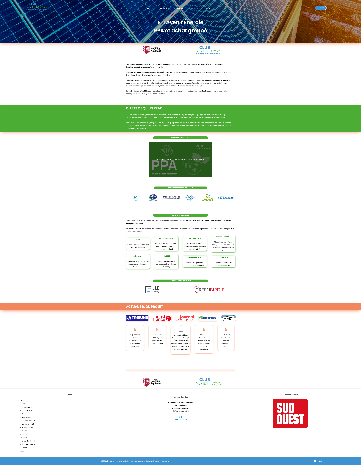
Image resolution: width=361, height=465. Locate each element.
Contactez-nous (180, 419)
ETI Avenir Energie (28, 444)
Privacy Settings (200, 159)
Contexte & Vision (28, 410)
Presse (24, 431)
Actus (208, 8)
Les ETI (149, 8)
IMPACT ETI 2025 (28, 424)
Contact (320, 8)
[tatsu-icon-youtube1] (316, 461)
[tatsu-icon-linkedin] (320, 461)
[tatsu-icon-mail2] (180, 416)
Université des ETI (28, 441)
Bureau (24, 414)
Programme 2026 (28, 421)
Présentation (26, 407)
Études (24, 448)
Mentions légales (137, 461)
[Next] (238, 197)
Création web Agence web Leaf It (156, 461)
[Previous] (122, 197)
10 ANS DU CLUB (27, 427)
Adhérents (178, 8)
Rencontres (26, 417)
